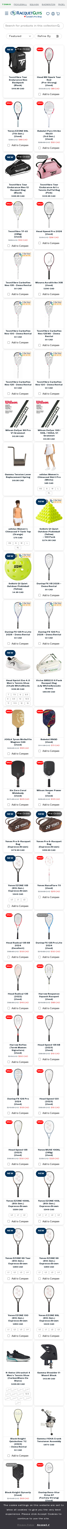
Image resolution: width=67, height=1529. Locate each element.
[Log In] (53, 13)
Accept (43, 1525)
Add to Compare (51, 94)
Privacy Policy (25, 1525)
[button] (6, 18)
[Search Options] (60, 26)
